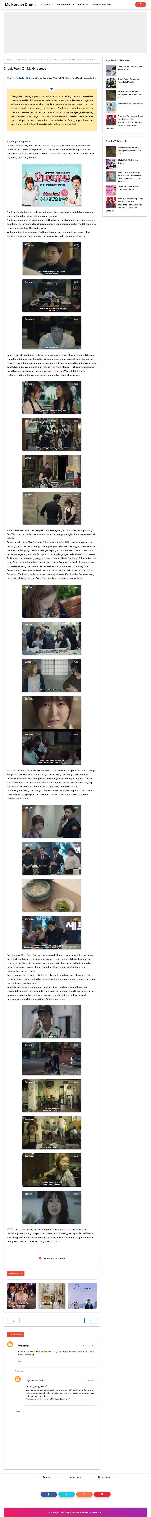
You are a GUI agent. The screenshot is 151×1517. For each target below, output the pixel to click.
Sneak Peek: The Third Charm (49, 1304)
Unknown (23, 1345)
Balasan (20, 1371)
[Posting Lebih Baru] (13, 1320)
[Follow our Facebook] (49, 1494)
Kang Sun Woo (50, 78)
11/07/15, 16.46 (88, 1346)
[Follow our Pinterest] (102, 1494)
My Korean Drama (75, 1512)
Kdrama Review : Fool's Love (130, 103)
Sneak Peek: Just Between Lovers (81, 1304)
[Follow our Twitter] (66, 1494)
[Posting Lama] (90, 1320)
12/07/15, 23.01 (88, 1381)
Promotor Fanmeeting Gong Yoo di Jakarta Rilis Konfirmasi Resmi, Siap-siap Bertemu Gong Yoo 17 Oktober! (124, 122)
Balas (20, 1361)
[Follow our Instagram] (84, 1494)
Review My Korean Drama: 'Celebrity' (20, 1304)
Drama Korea (35, 78)
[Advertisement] (75, 32)
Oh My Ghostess (81, 78)
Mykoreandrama (35, 1380)
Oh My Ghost (65, 78)
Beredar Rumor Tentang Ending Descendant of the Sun (129, 94)
